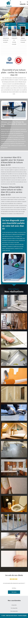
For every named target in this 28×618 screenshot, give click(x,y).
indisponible (22, 4)
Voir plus (14, 592)
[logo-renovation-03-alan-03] (7, 3)
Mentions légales (22, 615)
